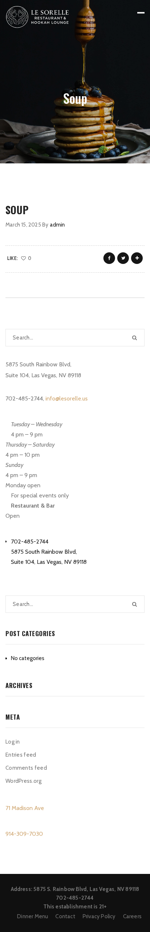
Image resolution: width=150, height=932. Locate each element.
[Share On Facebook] (109, 258)
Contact (65, 916)
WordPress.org (23, 781)
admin (57, 224)
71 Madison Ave (24, 808)
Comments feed (26, 768)
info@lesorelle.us (67, 398)
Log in (12, 741)
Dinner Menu (32, 916)
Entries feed (20, 755)
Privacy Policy (99, 916)
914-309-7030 (24, 833)
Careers (132, 916)
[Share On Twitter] (123, 258)
